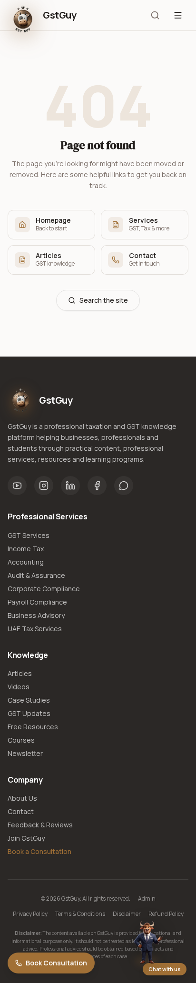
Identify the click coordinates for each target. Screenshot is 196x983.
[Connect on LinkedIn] (70, 485)
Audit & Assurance (36, 575)
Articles (20, 673)
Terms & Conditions (80, 914)
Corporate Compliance (44, 588)
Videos (18, 686)
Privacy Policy (30, 914)
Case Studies (29, 700)
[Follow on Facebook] (97, 485)
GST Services (28, 535)
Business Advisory (36, 615)
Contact (21, 811)
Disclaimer (127, 914)
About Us (22, 798)
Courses (21, 740)
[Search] (155, 15)
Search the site (103, 300)
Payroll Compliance (37, 601)
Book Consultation (56, 962)
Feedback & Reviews (40, 824)
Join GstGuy (26, 838)
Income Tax (26, 548)
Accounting (26, 561)
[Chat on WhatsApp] (123, 485)
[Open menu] (177, 15)
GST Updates (29, 713)
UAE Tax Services (35, 628)
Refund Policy (166, 914)
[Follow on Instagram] (43, 485)
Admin (147, 899)
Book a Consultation (39, 851)
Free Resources (33, 726)
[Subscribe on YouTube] (17, 485)
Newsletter (25, 753)
